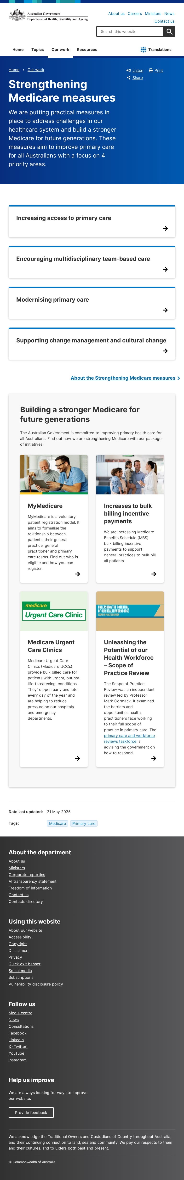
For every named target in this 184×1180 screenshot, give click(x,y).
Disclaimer (18, 950)
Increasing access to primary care (63, 217)
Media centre (20, 1012)
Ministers (153, 13)
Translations (160, 49)
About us (116, 13)
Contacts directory (26, 901)
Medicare (57, 823)
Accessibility (20, 937)
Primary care (83, 823)
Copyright (18, 943)
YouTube (16, 1053)
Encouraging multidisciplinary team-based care (83, 258)
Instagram (18, 1060)
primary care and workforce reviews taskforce (129, 738)
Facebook (18, 1033)
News (169, 13)
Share (137, 77)
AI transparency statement (33, 881)
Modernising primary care (52, 299)
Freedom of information (30, 888)
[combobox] (130, 31)
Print (159, 70)
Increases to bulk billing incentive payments (128, 513)
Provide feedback (31, 1112)
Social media (20, 970)
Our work (60, 49)
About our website (25, 930)
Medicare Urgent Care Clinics (51, 646)
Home (18, 49)
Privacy (15, 957)
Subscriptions (21, 977)
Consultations (21, 1026)
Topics (37, 49)
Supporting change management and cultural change (91, 340)
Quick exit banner (24, 963)
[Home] (48, 15)
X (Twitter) (18, 1046)
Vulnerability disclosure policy (36, 984)
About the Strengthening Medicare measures (123, 378)
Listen (137, 70)
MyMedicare (45, 505)
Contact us (164, 21)
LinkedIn (16, 1039)
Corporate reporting (27, 874)
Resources (87, 49)
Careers (135, 13)
